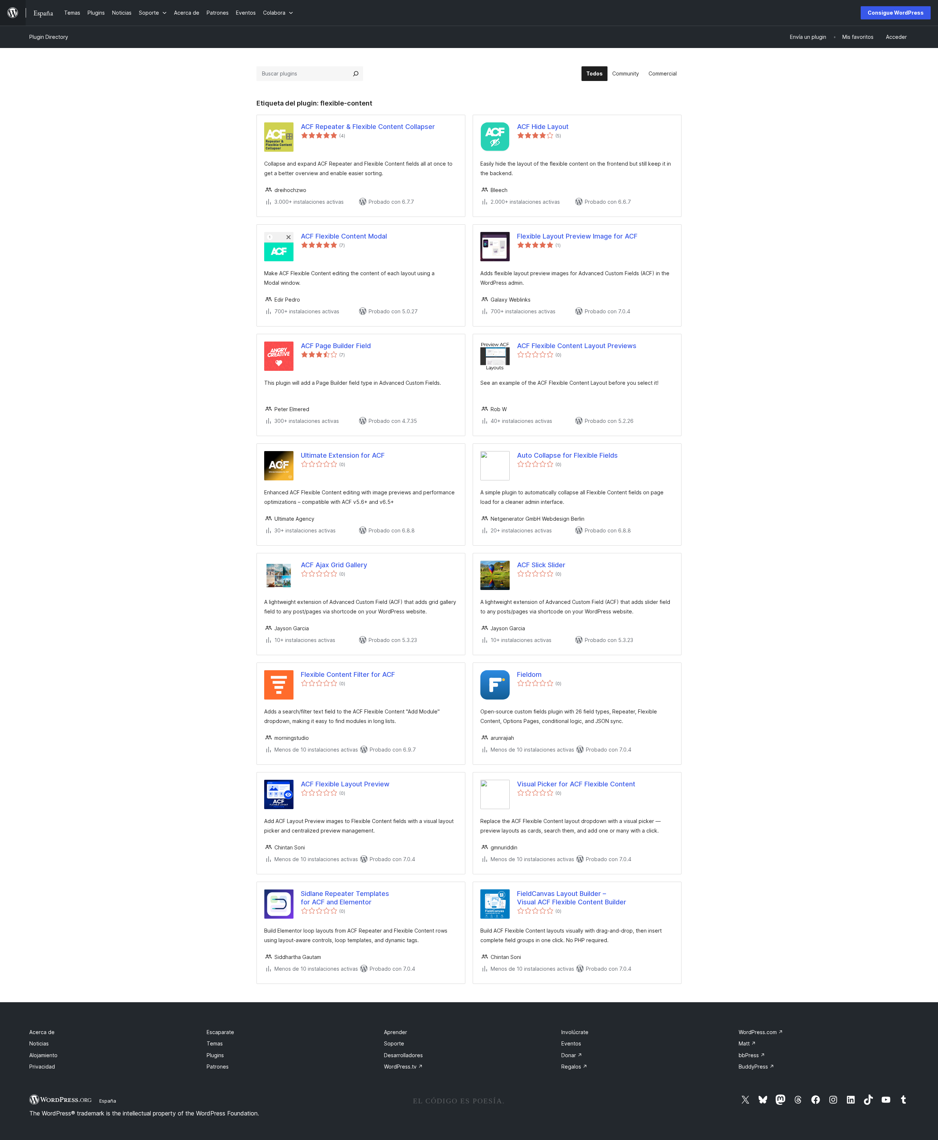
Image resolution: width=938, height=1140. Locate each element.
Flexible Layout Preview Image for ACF (577, 236)
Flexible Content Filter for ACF (348, 674)
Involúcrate (574, 1032)
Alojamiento (43, 1055)
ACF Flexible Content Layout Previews (576, 346)
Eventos (571, 1043)
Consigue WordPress (896, 13)
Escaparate (220, 1032)
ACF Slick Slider (541, 565)
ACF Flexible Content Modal (344, 236)
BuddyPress (756, 1066)
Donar (571, 1055)
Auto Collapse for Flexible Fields (567, 455)
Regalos (574, 1066)
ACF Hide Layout (543, 126)
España (107, 1101)
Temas (215, 1043)
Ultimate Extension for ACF (343, 455)
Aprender (395, 1032)
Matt (747, 1043)
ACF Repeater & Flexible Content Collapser (368, 126)
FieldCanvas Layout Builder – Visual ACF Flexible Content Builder (571, 898)
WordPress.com (761, 1032)
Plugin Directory (48, 37)
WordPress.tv (403, 1066)
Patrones (218, 1066)
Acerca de (42, 1032)
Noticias (39, 1043)
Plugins (215, 1055)
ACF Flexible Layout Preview (345, 784)
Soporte (394, 1043)
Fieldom (529, 674)
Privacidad (42, 1066)
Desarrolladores (403, 1055)
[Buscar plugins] (355, 73)
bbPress (752, 1055)
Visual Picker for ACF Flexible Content (576, 784)
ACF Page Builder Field (336, 346)
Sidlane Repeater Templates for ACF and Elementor (345, 898)
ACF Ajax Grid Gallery (334, 565)
